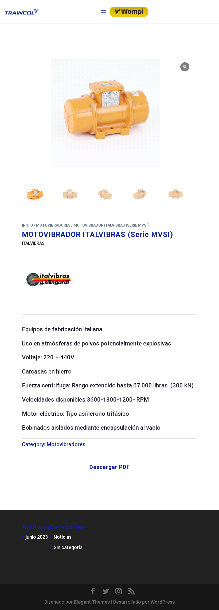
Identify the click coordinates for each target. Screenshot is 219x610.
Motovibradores (53, 225)
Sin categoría (68, 547)
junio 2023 (37, 537)
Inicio (27, 225)
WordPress (163, 602)
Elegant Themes (92, 602)
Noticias (63, 537)
